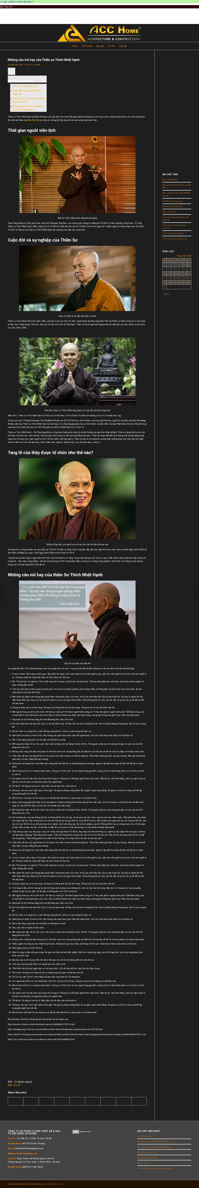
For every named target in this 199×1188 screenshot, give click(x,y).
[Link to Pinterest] (179, 1183)
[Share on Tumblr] (92, 1101)
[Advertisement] (176, 116)
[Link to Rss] (189, 1183)
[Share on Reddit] (123, 1101)
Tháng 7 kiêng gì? (169, 212)
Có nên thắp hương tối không (173, 233)
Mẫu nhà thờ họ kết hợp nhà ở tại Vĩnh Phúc (153, 1141)
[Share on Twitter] (31, 1101)
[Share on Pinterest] (61, 1101)
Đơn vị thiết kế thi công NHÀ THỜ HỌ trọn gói (154, 1147)
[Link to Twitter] (165, 1183)
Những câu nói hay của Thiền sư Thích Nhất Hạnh (44, 60)
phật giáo (17, 1085)
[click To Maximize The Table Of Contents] (12, 71)
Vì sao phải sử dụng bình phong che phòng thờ (154, 1168)
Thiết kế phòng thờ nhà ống (172, 206)
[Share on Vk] (108, 1101)
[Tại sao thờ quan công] (2, 594)
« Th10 (165, 293)
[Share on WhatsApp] (46, 1101)
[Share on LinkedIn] (77, 1101)
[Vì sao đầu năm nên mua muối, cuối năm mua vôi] (196, 594)
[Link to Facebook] (175, 1183)
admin (38, 64)
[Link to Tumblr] (170, 1183)
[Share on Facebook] (15, 1101)
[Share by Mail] (139, 1101)
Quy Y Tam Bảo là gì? (170, 179)
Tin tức (28, 64)
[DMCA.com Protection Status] (82, 1132)
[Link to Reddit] (184, 1183)
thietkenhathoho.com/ (55, 1184)
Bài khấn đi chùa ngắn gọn (172, 201)
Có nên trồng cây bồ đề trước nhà (174, 238)
